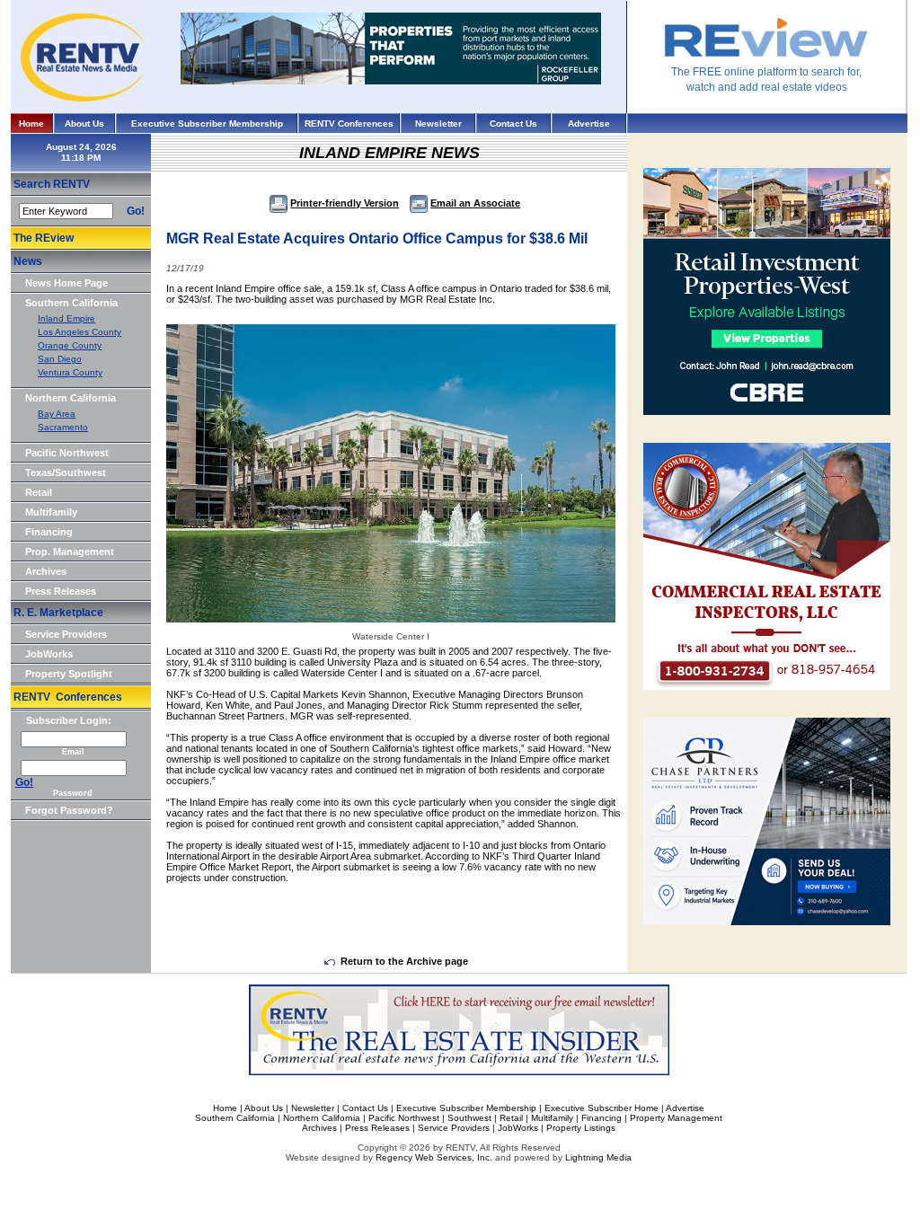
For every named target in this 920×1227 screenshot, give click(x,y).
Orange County (70, 345)
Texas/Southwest (65, 472)
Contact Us (513, 123)
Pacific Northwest (67, 452)
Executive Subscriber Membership (207, 123)
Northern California (70, 398)
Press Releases (60, 591)
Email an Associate (475, 203)
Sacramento (63, 427)
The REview (43, 238)
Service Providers (66, 634)
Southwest (469, 1118)
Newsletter (438, 123)
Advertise (589, 123)
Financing (49, 531)
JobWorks (49, 654)
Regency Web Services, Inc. (434, 1157)
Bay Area (56, 414)
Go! (136, 211)
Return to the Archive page (404, 961)
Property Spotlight (68, 673)
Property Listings (580, 1128)
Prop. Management (69, 551)
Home (31, 123)
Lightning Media (598, 1157)
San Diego (60, 359)
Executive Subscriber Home (601, 1108)
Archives (45, 571)
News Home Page (66, 283)
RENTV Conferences (349, 123)
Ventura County (70, 372)
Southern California (71, 302)
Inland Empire (66, 318)
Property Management (676, 1118)
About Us (84, 123)
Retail (38, 492)
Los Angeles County (79, 332)
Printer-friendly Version (344, 203)
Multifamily (51, 512)
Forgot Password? (69, 810)
